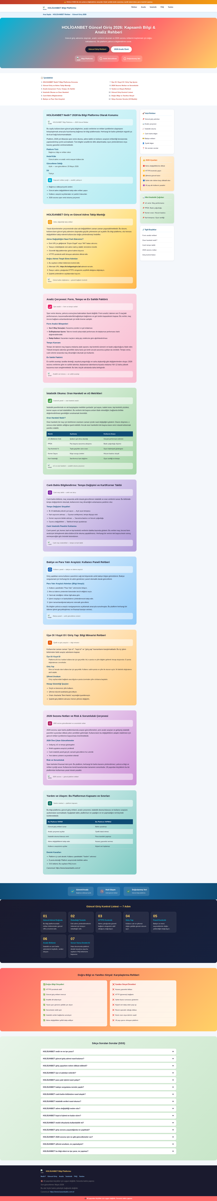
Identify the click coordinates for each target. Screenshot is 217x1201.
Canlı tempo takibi (148, 245)
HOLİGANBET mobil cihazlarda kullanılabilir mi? (108, 1123)
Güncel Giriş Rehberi (97, 49)
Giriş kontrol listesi (148, 255)
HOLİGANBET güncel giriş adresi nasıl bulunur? (108, 1059)
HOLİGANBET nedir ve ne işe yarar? (108, 1051)
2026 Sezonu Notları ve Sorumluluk (124, 85)
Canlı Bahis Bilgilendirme (52, 96)
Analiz (143, 7)
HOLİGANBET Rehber (61, 14)
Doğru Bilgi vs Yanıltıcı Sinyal (122, 96)
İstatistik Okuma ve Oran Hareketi (56, 92)
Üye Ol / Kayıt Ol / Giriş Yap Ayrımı (124, 82)
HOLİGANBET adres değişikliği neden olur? (108, 1108)
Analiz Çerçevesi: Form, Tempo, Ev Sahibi (59, 89)
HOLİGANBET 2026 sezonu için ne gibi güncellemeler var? (108, 1137)
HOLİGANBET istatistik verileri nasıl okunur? (108, 1101)
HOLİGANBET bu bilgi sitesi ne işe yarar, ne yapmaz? (108, 1151)
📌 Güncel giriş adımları (151, 119)
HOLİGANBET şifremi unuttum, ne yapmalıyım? (108, 1144)
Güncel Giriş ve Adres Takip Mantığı (57, 85)
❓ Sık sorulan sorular (150, 148)
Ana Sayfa (47, 14)
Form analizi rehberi (149, 235)
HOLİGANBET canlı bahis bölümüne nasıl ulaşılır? (108, 1094)
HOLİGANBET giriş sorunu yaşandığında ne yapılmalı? (108, 1130)
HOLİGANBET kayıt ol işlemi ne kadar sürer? (108, 1116)
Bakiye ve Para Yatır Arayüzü (54, 99)
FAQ (162, 7)
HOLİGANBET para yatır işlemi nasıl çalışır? (108, 1080)
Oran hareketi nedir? (149, 240)
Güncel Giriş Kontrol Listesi (122, 92)
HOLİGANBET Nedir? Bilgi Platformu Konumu (60, 82)
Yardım (170, 7)
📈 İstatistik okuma (149, 129)
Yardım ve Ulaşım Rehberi (121, 89)
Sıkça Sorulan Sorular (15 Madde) (124, 99)
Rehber (134, 7)
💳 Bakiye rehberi (148, 138)
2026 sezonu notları (149, 250)
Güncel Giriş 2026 (79, 14)
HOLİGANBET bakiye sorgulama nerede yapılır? (108, 1087)
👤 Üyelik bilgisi (148, 143)
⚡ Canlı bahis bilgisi (149, 134)
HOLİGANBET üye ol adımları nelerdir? (108, 1073)
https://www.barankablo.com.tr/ (68, 868)
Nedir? (43, 1176)
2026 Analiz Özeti (121, 49)
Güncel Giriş (52, 1176)
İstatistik (153, 7)
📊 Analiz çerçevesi (149, 124)
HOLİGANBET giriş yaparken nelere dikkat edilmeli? (108, 1066)
